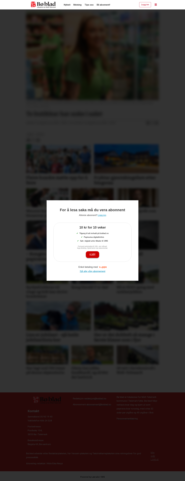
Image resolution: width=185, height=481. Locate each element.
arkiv (30, 134)
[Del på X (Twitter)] (152, 123)
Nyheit (67, 4)
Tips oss (89, 4)
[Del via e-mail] (157, 123)
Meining (77, 4)
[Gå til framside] (43, 4)
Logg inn (145, 5)
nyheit (40, 134)
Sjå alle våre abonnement (92, 271)
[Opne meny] (156, 5)
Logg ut (155, 459)
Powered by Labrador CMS (92, 477)
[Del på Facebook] (148, 123)
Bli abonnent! (103, 4)
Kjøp (92, 254)
